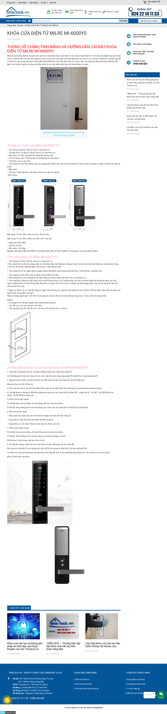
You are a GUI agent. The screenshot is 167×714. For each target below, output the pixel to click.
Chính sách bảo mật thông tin (87, 689)
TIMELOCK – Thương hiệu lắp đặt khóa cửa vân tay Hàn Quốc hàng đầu (63, 646)
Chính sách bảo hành (83, 684)
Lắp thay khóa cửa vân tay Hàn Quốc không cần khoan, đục (102, 645)
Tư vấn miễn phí (133, 689)
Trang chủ (11, 2)
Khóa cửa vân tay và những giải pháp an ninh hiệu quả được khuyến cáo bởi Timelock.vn (24, 646)
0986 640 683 (140, 63)
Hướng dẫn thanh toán (136, 684)
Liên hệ (53, 2)
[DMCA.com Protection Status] (8, 712)
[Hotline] (145, 11)
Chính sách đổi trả (82, 679)
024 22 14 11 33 (20, 698)
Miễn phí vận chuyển (135, 693)
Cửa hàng (33, 2)
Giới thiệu (22, 2)
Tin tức (44, 2)
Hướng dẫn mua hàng (136, 679)
